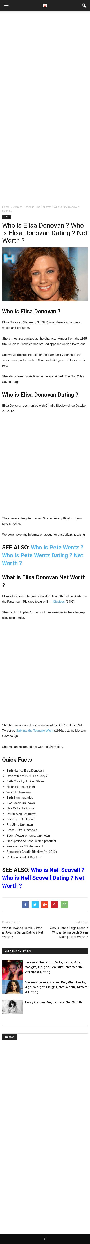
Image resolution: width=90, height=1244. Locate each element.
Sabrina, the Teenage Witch (34, 730)
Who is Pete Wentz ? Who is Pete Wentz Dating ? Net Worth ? (42, 555)
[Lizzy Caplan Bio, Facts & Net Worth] (12, 1007)
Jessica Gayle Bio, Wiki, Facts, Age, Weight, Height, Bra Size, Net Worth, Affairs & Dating (54, 967)
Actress (6, 216)
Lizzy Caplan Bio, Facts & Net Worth (53, 1002)
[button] (84, 5)
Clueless (59, 601)
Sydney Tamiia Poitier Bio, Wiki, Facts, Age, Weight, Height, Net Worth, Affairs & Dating (56, 987)
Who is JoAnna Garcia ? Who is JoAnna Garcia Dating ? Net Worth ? (22, 932)
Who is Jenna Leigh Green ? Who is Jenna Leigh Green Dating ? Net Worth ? (69, 932)
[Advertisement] (45, 60)
